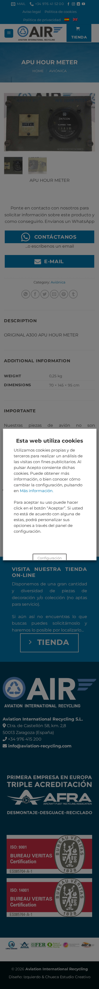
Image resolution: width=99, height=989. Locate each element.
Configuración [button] (49, 558)
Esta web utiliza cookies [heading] (49, 441)
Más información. (36, 490)
